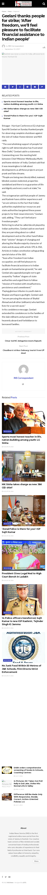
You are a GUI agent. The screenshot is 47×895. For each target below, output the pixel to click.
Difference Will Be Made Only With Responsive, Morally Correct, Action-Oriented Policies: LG (28, 798)
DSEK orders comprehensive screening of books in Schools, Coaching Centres (28, 770)
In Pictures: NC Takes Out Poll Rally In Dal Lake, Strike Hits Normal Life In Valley (28, 783)
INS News (10, 882)
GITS (24, 882)
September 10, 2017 (12, 49)
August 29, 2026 (8, 446)
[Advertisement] (20, 724)
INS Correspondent (16, 46)
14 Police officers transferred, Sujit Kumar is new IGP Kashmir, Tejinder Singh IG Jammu (22, 621)
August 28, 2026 (8, 491)
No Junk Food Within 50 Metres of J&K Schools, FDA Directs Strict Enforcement (21, 668)
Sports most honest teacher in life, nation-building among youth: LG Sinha (22, 439)
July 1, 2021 (19, 805)
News (10, 11)
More (36, 861)
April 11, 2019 (19, 789)
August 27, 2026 (8, 628)
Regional (16, 11)
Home (4, 11)
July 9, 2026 (19, 776)
